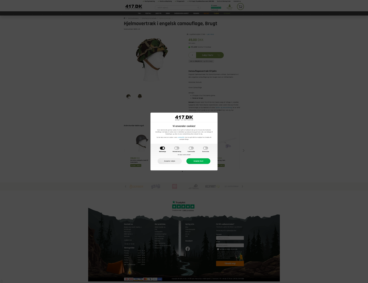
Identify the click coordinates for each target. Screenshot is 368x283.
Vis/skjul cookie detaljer (184, 155)
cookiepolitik (181, 137)
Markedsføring (177, 151)
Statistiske (205, 151)
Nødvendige (162, 151)
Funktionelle (191, 151)
